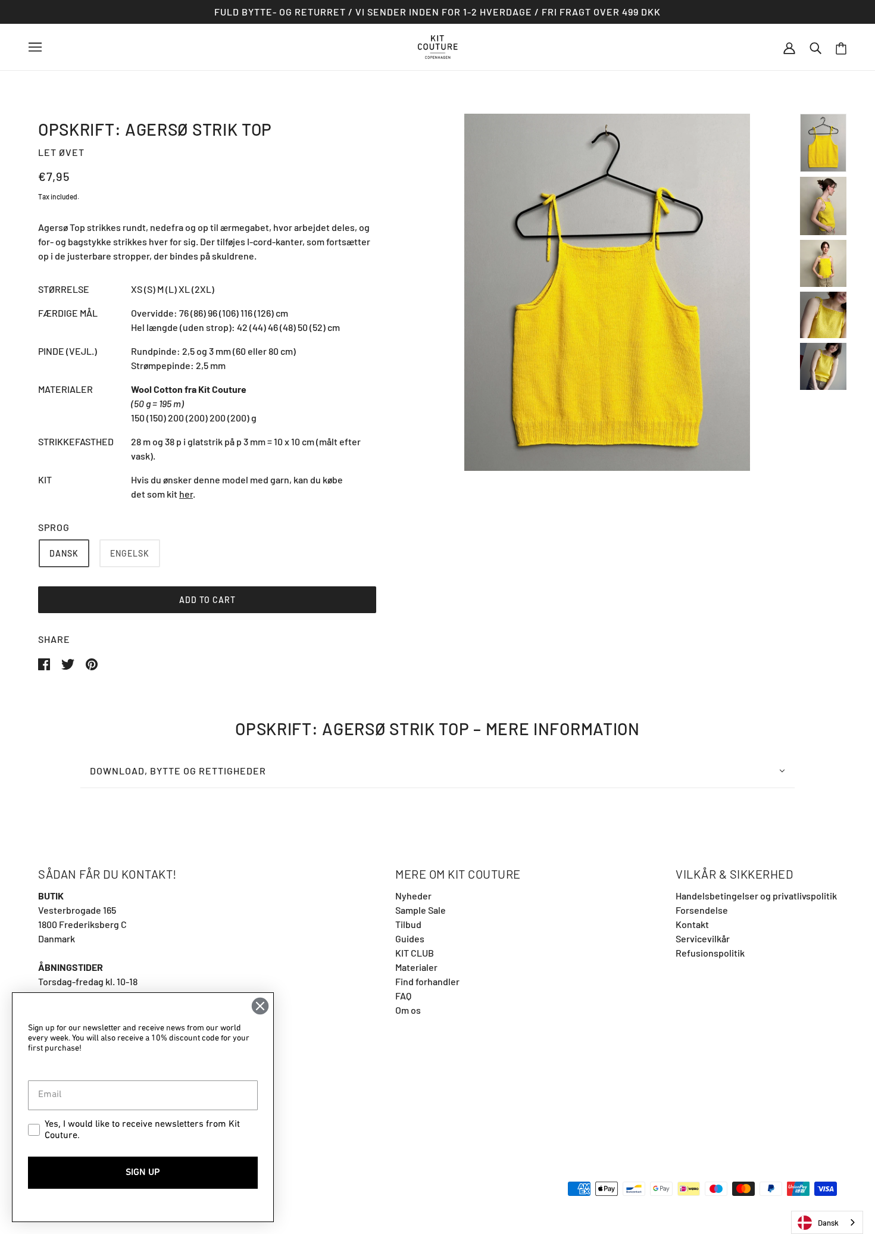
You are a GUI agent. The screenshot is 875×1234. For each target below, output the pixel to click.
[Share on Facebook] (45, 662)
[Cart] (841, 47)
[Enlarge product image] (607, 292)
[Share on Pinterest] (91, 662)
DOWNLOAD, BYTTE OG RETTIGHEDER (178, 770)
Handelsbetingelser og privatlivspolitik (756, 895)
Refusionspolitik (710, 952)
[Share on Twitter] (69, 662)
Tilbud (408, 924)
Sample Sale (420, 910)
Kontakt (692, 924)
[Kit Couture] (438, 45)
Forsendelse (702, 910)
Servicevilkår (703, 938)
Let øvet (61, 152)
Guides (409, 938)
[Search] (815, 47)
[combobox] (827, 1222)
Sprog (54, 527)
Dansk (828, 1222)
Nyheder (413, 895)
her (186, 493)
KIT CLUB (414, 952)
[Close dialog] (260, 1006)
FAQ (403, 995)
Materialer (416, 967)
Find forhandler (427, 981)
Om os (408, 1010)
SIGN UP (143, 1172)
